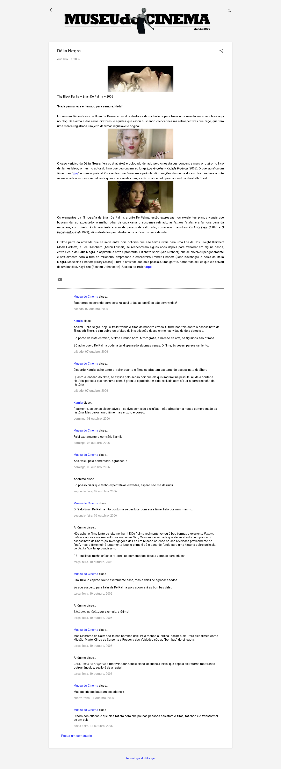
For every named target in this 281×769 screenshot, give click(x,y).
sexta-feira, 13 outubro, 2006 (93, 726)
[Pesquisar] (229, 11)
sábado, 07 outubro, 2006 (91, 309)
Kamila (78, 321)
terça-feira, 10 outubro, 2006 (93, 562)
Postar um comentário (76, 736)
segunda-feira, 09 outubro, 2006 (95, 491)
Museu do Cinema (86, 296)
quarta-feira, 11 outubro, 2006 (94, 698)
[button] (221, 51)
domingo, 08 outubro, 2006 (92, 418)
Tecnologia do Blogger (140, 758)
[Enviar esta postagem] (59, 281)
